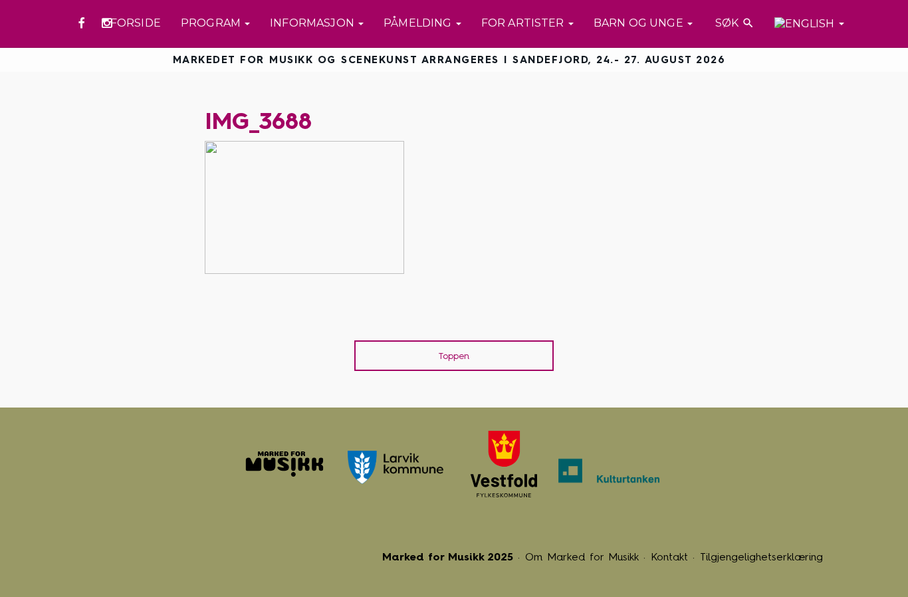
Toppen (454, 356)
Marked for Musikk (284, 464)
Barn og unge (640, 23)
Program (212, 23)
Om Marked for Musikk (582, 556)
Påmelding (419, 23)
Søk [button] (733, 23)
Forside (135, 23)
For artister (524, 23)
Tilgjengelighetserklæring (761, 556)
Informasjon (313, 23)
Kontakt (669, 556)
